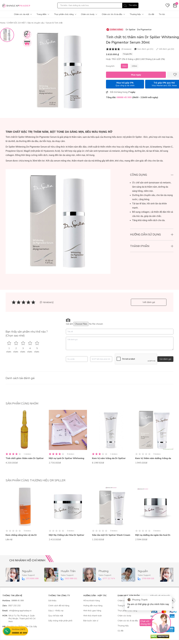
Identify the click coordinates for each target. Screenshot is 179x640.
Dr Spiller (131, 29)
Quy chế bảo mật (55, 615)
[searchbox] (97, 5)
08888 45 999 (13, 600)
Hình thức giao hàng (92, 610)
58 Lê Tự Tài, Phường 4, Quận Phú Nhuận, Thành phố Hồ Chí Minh (18, 618)
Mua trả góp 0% (125, 84)
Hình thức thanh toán (92, 615)
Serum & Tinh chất (54, 22)
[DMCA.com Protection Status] (163, 636)
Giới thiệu (52, 600)
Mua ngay (136, 74)
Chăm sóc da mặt (21, 14)
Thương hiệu (135, 14)
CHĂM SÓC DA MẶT (16, 22)
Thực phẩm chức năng (64, 14)
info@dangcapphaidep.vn (16, 610)
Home (2, 22)
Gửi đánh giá (165, 359)
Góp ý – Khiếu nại (55, 610)
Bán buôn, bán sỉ (90, 620)
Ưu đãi (151, 14)
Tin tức (162, 14)
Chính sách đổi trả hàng (58, 605)
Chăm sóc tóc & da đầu (112, 14)
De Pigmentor (144, 29)
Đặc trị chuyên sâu (36, 22)
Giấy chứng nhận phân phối (60, 620)
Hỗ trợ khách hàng (91, 600)
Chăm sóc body (87, 14)
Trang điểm (41, 14)
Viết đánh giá (149, 302)
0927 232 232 (11, 605)
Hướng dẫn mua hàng (92, 605)
